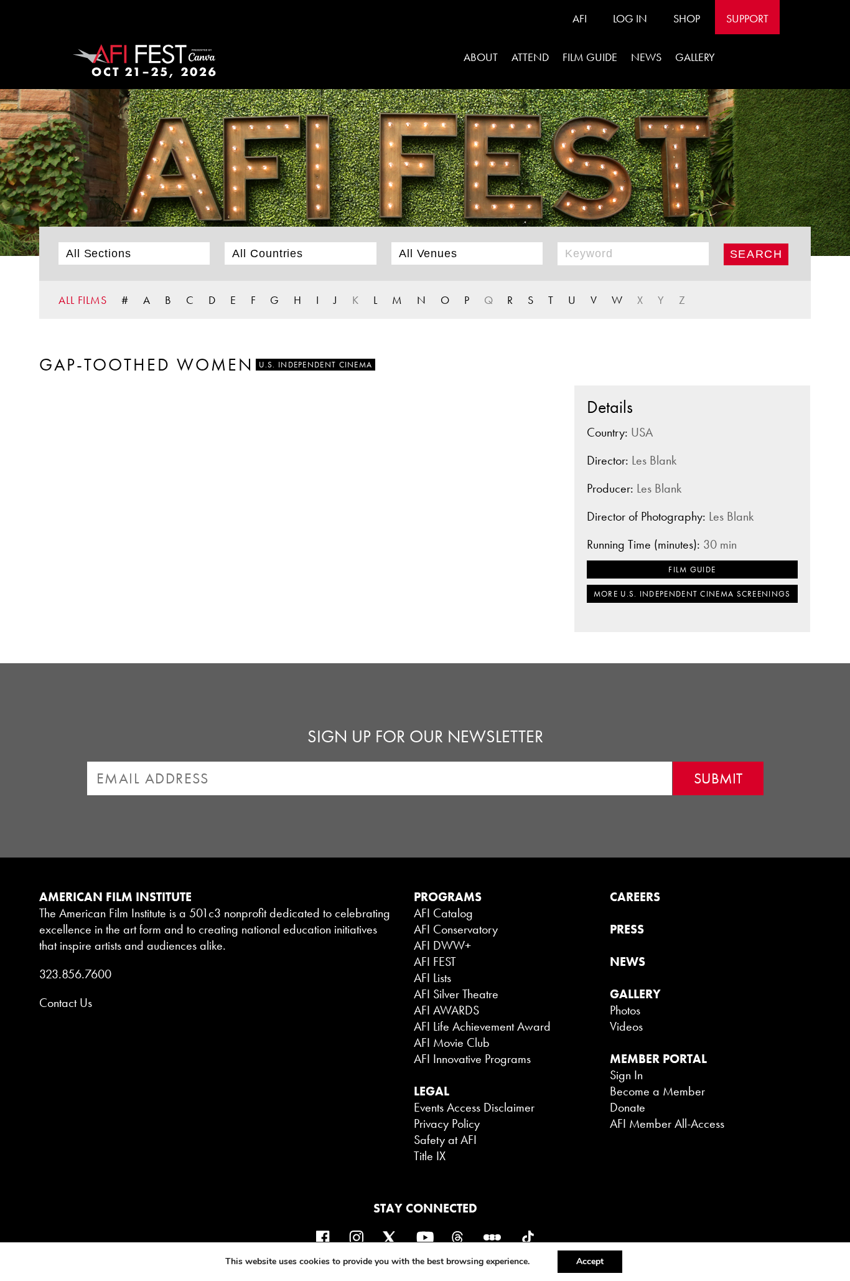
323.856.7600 (75, 974)
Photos (625, 1010)
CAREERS (635, 897)
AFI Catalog (443, 913)
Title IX (430, 1156)
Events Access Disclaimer (474, 1107)
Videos (626, 1026)
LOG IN (630, 18)
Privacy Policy (447, 1123)
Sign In (626, 1075)
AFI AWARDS (446, 1010)
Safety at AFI (445, 1140)
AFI (579, 18)
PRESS (627, 929)
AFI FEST (435, 961)
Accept (590, 1261)
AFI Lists (432, 978)
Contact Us (65, 1003)
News (646, 57)
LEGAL (431, 1091)
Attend (530, 57)
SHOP (686, 18)
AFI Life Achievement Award (482, 1026)
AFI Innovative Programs (472, 1059)
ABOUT (481, 57)
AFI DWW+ (442, 945)
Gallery (695, 57)
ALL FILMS (82, 300)
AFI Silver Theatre (456, 994)
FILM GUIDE (590, 57)
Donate (627, 1107)
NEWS (627, 961)
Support (747, 18)
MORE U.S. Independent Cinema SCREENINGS (692, 594)
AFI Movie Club (452, 1042)
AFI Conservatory (456, 929)
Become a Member (657, 1091)
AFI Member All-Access (667, 1123)
